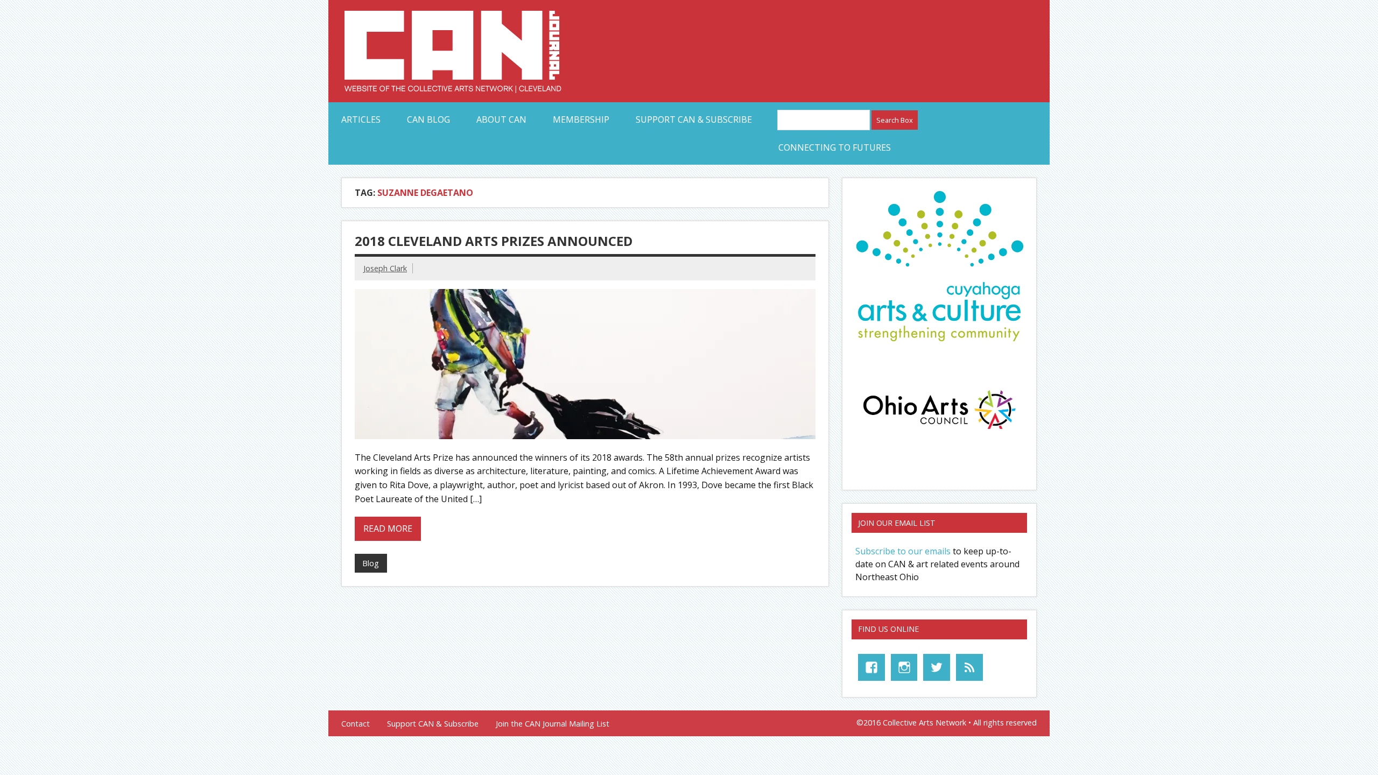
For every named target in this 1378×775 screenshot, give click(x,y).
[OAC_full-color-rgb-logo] (939, 432)
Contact (355, 724)
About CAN (501, 119)
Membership (581, 119)
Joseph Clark (385, 268)
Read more (387, 528)
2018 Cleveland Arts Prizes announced (493, 241)
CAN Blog (428, 119)
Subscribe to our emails (903, 551)
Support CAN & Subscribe (694, 119)
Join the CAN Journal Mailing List (552, 724)
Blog (370, 563)
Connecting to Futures (834, 147)
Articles (361, 119)
